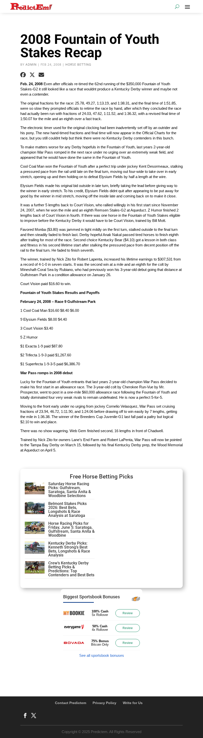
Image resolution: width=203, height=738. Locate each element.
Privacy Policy (104, 703)
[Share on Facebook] (23, 75)
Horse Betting (78, 64)
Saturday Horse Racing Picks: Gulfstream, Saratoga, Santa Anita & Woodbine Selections (69, 489)
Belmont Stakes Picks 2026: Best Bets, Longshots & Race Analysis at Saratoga (67, 509)
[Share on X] (32, 75)
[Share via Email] (41, 75)
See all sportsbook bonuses (101, 655)
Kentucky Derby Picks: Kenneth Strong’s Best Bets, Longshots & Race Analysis (69, 549)
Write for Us (133, 703)
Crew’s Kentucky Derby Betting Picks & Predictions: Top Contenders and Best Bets (71, 569)
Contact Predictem (70, 703)
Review (128, 613)
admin (31, 64)
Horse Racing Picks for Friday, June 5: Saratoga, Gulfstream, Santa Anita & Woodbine (71, 529)
